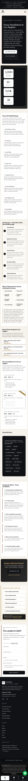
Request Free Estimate (14, 575)
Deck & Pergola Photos (10, 595)
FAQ (3, 735)
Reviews (4, 730)
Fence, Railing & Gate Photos (12, 591)
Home (3, 726)
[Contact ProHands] (25, 773)
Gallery (3, 728)
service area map (8, 443)
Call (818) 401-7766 (10, 51)
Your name (6, 646)
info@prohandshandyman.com (9, 694)
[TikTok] (7, 699)
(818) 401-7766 (17, 617)
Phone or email (7, 652)
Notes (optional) (7, 663)
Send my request (13, 672)
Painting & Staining (6, 711)
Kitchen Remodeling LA (10, 599)
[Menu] (25, 12)
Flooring (4, 713)
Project (5, 657)
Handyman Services (6, 706)
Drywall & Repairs (6, 715)
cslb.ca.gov (13, 773)
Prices (3, 732)
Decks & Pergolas (6, 718)
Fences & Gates (5, 708)
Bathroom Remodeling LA (11, 603)
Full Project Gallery (9, 607)
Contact (4, 737)
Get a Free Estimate (10, 56)
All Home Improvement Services (12, 611)
